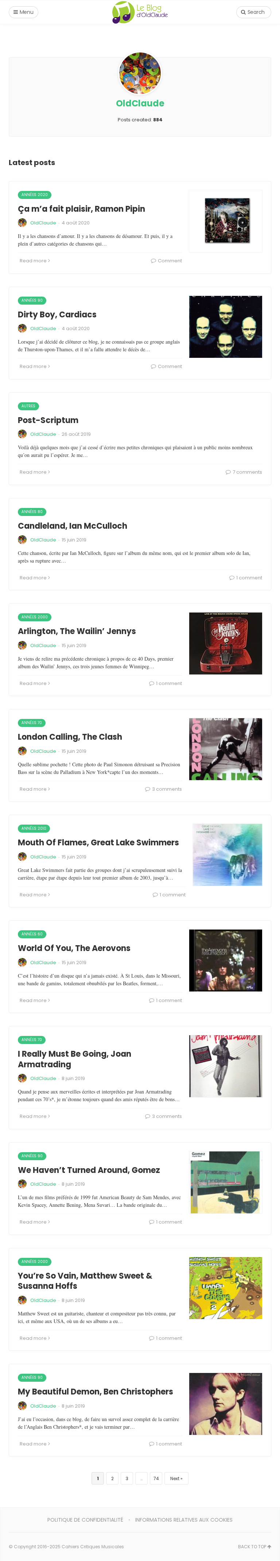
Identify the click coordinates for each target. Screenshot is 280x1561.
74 (156, 1478)
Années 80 (32, 512)
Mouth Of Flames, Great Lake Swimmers (98, 842)
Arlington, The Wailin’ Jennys (77, 631)
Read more (33, 260)
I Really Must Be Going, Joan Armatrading (74, 1059)
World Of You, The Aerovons (74, 948)
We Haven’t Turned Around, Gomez (89, 1170)
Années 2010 (34, 828)
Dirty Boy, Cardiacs (57, 314)
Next (174, 1478)
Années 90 (32, 300)
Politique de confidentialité (85, 1519)
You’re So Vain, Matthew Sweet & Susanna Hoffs (85, 1281)
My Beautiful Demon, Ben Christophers (95, 1391)
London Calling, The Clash (70, 737)
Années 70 (32, 722)
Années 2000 (35, 617)
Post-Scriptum (48, 420)
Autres (28, 406)
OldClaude (43, 222)
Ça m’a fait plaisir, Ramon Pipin (81, 209)
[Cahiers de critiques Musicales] (139, 12)
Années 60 (32, 934)
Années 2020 (35, 194)
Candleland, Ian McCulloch (72, 526)
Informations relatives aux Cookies (184, 1519)
